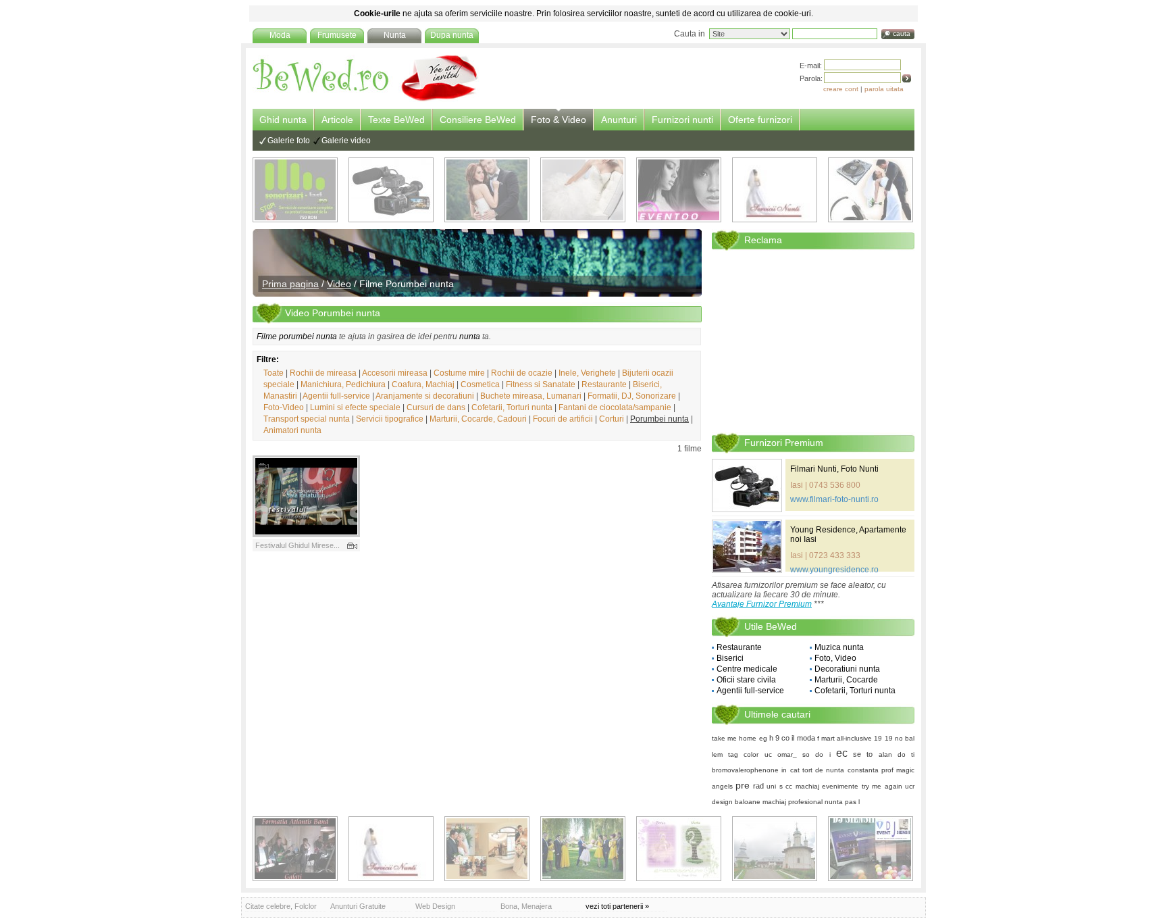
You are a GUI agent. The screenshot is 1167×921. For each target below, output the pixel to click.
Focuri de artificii (563, 419)
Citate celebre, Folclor (281, 906)
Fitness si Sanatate (540, 384)
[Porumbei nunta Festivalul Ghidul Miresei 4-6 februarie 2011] (306, 496)
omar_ (787, 754)
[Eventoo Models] (678, 189)
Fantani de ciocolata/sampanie (615, 407)
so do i (816, 754)
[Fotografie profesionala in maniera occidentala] (486, 848)
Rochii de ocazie (521, 373)
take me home (734, 738)
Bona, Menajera (526, 906)
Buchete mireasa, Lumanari (530, 396)
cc (788, 786)
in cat (790, 770)
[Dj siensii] (870, 848)
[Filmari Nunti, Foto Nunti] (391, 189)
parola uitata (884, 89)
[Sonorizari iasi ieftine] (870, 189)
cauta (901, 33)
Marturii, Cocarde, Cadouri (478, 419)
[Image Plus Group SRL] (678, 848)
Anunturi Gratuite (358, 906)
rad (758, 786)
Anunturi (619, 119)
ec (842, 753)
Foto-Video (283, 407)
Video (339, 283)
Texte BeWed (396, 119)
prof (887, 770)
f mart (826, 738)
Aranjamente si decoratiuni (424, 396)
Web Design (435, 906)
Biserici (730, 658)
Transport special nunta (306, 419)
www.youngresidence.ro (834, 569)
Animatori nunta (292, 430)
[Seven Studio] (486, 189)
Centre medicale (747, 669)
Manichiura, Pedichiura (343, 384)
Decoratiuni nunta (847, 669)
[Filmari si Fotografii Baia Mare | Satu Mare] (582, 848)
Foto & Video (558, 119)
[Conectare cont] (906, 78)
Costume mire (459, 373)
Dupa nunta (451, 35)
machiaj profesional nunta (802, 801)
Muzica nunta (839, 647)
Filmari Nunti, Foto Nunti (834, 469)
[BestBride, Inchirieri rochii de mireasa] (582, 189)
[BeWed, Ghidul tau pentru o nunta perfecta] (366, 99)
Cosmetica (480, 384)
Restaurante (604, 384)
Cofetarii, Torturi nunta (511, 407)
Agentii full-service (336, 396)
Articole (337, 119)
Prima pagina (290, 283)
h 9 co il (782, 738)
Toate (273, 373)
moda (806, 738)
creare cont (840, 89)
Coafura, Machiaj (423, 384)
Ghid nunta (283, 119)
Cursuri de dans (436, 407)
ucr (909, 786)
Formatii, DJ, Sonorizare (632, 396)
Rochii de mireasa (323, 373)
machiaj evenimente (827, 786)
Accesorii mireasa (394, 373)
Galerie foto (288, 140)
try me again (882, 786)
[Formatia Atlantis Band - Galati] (295, 848)
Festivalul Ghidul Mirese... (297, 545)
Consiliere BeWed (478, 119)
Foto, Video (835, 658)
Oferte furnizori (760, 119)
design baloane (736, 801)
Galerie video (346, 140)
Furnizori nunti (682, 119)
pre (742, 785)
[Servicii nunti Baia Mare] (774, 189)
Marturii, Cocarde (846, 679)
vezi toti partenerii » (617, 906)
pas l (852, 801)
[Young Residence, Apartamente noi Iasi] (747, 546)
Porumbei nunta (659, 419)
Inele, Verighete (587, 373)
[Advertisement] (813, 340)
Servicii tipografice (389, 419)
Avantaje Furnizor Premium (762, 604)
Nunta (395, 35)
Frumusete (337, 35)
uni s (774, 786)
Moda (279, 35)
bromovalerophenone (745, 770)
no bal (904, 738)
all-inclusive (854, 738)
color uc (757, 754)
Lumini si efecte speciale (355, 407)
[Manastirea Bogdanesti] (774, 848)
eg (763, 738)
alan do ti (896, 754)
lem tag (725, 754)
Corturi (611, 419)
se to (863, 754)
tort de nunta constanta (840, 770)
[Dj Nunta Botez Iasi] (295, 189)
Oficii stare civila (746, 679)
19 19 (883, 738)
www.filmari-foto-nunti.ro (834, 499)
